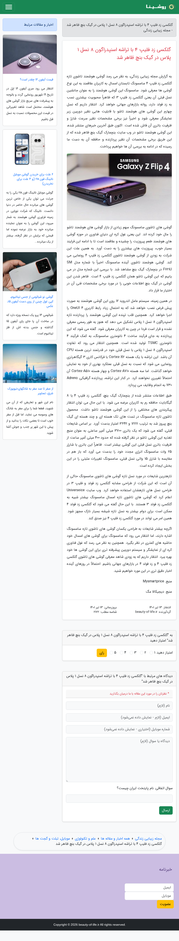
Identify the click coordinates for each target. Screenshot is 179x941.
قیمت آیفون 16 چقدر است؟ (36, 79)
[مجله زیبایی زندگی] (160, 7)
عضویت (165, 904)
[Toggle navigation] (9, 7)
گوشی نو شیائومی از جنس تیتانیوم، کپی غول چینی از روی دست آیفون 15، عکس (30, 301)
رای (102, 653)
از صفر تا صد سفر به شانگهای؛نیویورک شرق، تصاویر (30, 391)
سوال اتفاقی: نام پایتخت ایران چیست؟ (145, 788)
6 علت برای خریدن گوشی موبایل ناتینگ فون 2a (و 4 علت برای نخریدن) (33, 179)
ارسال (166, 810)
